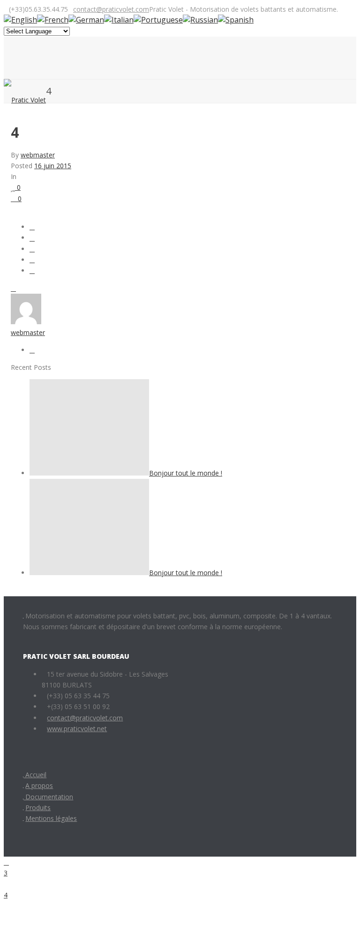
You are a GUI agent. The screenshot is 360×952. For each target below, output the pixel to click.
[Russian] (200, 19)
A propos (39, 785)
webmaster (38, 154)
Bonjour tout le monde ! (185, 472)
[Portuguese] (158, 19)
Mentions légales (51, 818)
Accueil (34, 774)
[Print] (13, 287)
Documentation (48, 796)
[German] (86, 19)
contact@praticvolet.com (111, 9)
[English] (20, 19)
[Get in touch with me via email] (32, 349)
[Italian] (119, 19)
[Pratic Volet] (25, 99)
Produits (38, 807)
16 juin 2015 (52, 165)
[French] (52, 19)
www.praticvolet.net (77, 728)
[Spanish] (236, 19)
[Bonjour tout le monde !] (89, 472)
